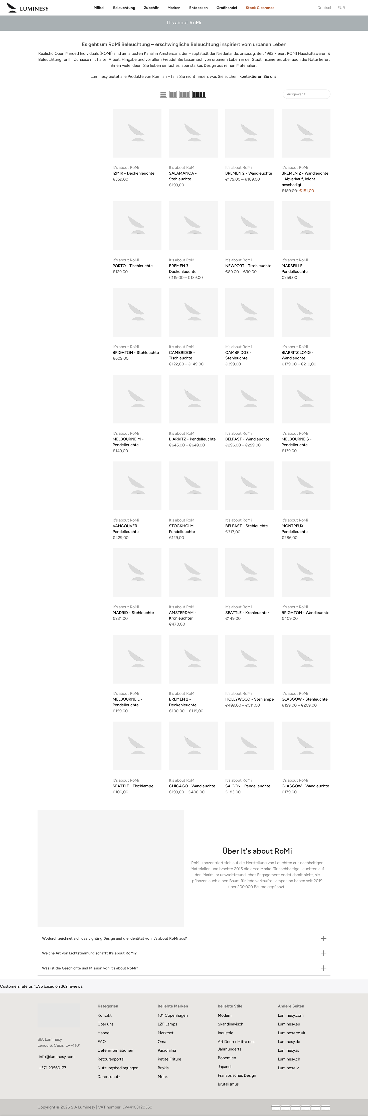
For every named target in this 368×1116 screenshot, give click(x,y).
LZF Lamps (167, 1024)
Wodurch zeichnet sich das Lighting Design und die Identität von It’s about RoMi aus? (114, 938)
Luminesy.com (291, 1015)
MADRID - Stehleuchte (133, 612)
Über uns (105, 1024)
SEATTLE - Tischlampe (133, 786)
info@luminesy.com (57, 1056)
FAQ (102, 1041)
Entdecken (198, 8)
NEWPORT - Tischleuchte (248, 265)
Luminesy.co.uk (291, 1032)
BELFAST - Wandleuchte (247, 439)
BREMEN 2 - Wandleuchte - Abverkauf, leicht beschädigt (305, 179)
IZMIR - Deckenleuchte (133, 173)
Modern (225, 1015)
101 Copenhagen (173, 1015)
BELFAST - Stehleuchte (246, 525)
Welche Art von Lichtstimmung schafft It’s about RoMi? (89, 953)
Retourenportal (111, 1059)
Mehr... (163, 1076)
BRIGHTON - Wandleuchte (305, 612)
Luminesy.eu (289, 1024)
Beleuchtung (124, 8)
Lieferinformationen (115, 1050)
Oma (162, 1041)
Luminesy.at (288, 1050)
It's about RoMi (126, 167)
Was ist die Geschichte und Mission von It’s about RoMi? (90, 968)
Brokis (163, 1067)
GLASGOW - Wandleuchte (305, 786)
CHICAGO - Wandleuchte (192, 786)
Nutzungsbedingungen (118, 1067)
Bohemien (227, 1057)
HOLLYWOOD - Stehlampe (249, 699)
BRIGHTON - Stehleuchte (136, 352)
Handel (104, 1032)
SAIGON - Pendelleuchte (247, 786)
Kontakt (105, 1015)
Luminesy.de (289, 1041)
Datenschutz (109, 1076)
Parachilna (167, 1050)
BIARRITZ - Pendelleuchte (192, 439)
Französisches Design (237, 1075)
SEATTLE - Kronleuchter (247, 612)
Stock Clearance (260, 8)
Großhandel (227, 8)
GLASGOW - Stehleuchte (305, 699)
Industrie (225, 1032)
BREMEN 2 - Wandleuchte (248, 173)
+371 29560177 (52, 1067)
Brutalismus (228, 1084)
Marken (173, 8)
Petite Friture (169, 1059)
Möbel (99, 8)
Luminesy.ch (289, 1059)
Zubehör (151, 8)
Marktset (165, 1032)
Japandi (225, 1066)
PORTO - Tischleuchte (133, 265)
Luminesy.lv (288, 1067)
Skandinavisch (230, 1024)
